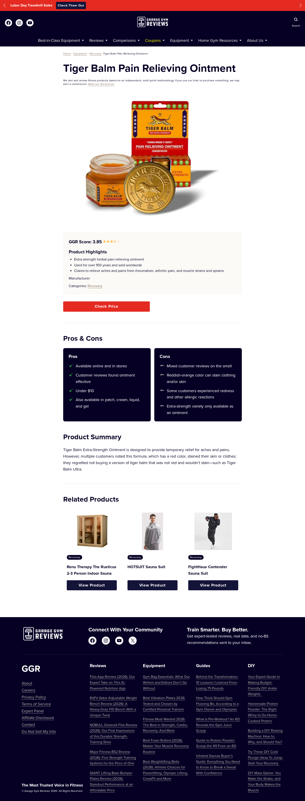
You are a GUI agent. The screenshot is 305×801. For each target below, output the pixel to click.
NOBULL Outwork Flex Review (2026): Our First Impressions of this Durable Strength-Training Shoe (113, 733)
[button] (4, 5)
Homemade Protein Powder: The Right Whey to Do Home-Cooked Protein (263, 712)
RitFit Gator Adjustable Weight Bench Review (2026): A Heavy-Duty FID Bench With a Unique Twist (113, 706)
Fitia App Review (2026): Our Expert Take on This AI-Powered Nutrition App (112, 682)
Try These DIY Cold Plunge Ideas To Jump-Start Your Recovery (265, 757)
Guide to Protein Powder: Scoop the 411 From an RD (216, 743)
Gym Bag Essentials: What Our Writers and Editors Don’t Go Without (166, 682)
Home (67, 53)
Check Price (106, 306)
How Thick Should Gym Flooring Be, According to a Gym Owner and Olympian (217, 703)
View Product (92, 585)
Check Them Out (182, 5)
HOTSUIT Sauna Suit (146, 567)
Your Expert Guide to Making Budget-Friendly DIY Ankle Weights (264, 685)
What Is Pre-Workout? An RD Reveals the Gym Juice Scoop (218, 725)
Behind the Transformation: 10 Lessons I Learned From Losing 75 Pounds (217, 682)
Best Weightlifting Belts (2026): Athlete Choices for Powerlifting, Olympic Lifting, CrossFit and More (165, 770)
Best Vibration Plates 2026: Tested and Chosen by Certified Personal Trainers (164, 703)
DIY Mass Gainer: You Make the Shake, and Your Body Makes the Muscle (264, 781)
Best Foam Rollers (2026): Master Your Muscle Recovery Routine (166, 746)
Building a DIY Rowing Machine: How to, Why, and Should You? (265, 736)
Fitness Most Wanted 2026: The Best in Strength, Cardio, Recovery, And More (165, 725)
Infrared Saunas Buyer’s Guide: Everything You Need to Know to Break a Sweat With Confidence (218, 764)
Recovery (95, 53)
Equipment (80, 53)
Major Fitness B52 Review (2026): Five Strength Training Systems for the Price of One (113, 757)
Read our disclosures (101, 84)
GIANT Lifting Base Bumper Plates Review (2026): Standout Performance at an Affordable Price (111, 781)
